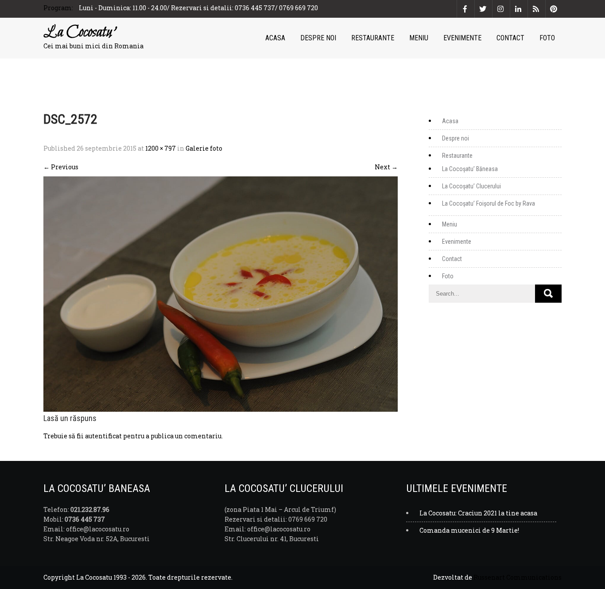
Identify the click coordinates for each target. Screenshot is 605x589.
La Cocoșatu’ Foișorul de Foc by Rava (488, 203)
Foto (547, 38)
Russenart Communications (517, 577)
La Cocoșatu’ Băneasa (470, 168)
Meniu (418, 38)
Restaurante (372, 38)
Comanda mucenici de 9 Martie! (469, 530)
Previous (60, 167)
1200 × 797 (160, 148)
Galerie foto (204, 148)
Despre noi (318, 38)
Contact (510, 38)
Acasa (275, 38)
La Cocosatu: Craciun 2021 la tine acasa (478, 513)
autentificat (103, 436)
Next (386, 167)
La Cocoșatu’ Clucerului (471, 186)
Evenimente (462, 38)
